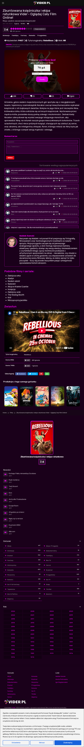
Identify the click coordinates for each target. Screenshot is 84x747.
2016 (51, 619)
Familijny (15, 35)
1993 (32, 642)
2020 (52, 615)
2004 (52, 630)
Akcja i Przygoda (52, 546)
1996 (51, 638)
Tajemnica (11, 589)
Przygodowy (41, 35)
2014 (13, 623)
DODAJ (10, 158)
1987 (71, 645)
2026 (13, 611)
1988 (51, 645)
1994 (13, 642)
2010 (13, 626)
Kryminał (49, 570)
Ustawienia (16, 743)
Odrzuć (42, 743)
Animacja (6, 35)
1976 (71, 653)
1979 (51, 653)
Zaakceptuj (67, 743)
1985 (32, 649)
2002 (13, 634)
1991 (71, 642)
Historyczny (11, 565)
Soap (48, 584)
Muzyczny (11, 575)
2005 (32, 630)
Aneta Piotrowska (62, 679)
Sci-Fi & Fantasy (13, 584)
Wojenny (10, 599)
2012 (51, 623)
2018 (13, 619)
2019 (71, 615)
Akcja (9, 546)
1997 (32, 638)
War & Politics (12, 594)
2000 (52, 634)
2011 (71, 623)
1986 (13, 649)
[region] (42, 728)
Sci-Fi (48, 579)
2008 (52, 626)
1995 (71, 638)
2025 (32, 611)
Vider (14, 707)
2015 (71, 619)
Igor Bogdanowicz (62, 682)
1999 (71, 634)
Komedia (32, 35)
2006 (13, 630)
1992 (51, 642)
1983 (71, 649)
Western (49, 594)
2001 (32, 634)
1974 (13, 657)
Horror (48, 565)
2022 (13, 615)
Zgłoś (71, 96)
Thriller (49, 589)
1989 (32, 645)
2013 (32, 623)
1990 (13, 645)
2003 (71, 630)
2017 (32, 619)
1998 (13, 638)
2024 (52, 611)
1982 (13, 653)
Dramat (10, 555)
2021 (32, 615)
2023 (71, 611)
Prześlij (42, 79)
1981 (32, 653)
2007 (71, 626)
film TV (48, 560)
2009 (32, 626)
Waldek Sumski (26, 236)
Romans (10, 579)
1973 (32, 657)
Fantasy (24, 35)
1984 (52, 649)
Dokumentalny (51, 551)
